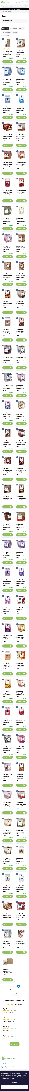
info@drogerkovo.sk (9, 1067)
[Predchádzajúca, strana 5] (14, 986)
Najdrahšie (21, 28)
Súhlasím (14, 1087)
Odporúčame (5, 28)
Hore (16, 993)
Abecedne (15, 32)
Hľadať (25, 6)
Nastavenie (15, 1082)
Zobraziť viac (14, 1044)
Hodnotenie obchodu (14, 1000)
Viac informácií (12, 1078)
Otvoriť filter (7, 21)
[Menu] (27, 2)
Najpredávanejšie (6, 32)
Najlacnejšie (13, 28)
